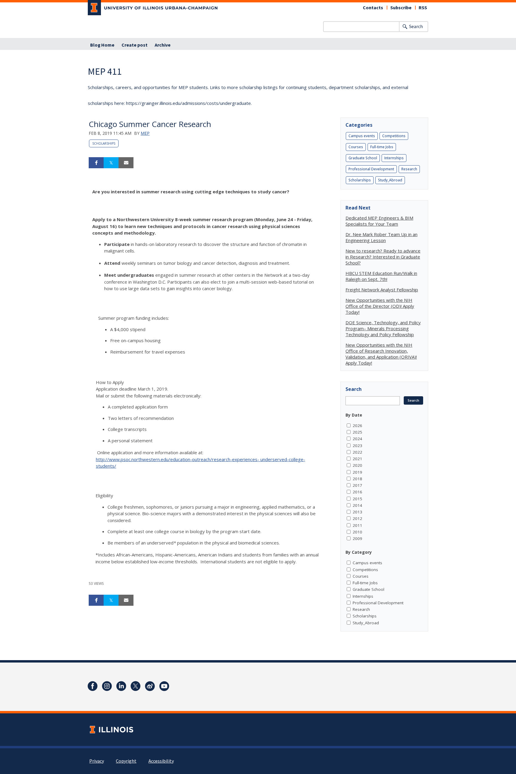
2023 (357, 445)
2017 (357, 485)
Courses (355, 146)
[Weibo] (149, 686)
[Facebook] (92, 686)
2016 (357, 492)
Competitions (394, 135)
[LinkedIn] (121, 686)
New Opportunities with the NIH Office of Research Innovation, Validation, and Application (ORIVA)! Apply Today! (381, 354)
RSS (423, 7)
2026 (357, 425)
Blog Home (102, 45)
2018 (357, 478)
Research (409, 169)
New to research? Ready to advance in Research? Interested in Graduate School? (382, 257)
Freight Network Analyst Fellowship (381, 290)
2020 (357, 465)
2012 (357, 518)
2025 (357, 432)
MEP (145, 133)
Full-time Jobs (381, 146)
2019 (357, 472)
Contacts (373, 7)
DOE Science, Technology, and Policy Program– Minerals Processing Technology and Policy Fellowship (383, 328)
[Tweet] (111, 163)
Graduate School (362, 157)
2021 (357, 458)
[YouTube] (164, 686)
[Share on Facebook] (96, 163)
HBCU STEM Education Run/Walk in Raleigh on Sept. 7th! (381, 276)
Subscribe (400, 7)
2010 (357, 532)
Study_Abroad (390, 180)
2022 (357, 452)
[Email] (126, 163)
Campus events (361, 135)
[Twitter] (135, 686)
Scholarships (103, 143)
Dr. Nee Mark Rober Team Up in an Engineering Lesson (381, 237)
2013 (357, 512)
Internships (394, 157)
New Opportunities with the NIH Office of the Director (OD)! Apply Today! (379, 306)
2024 (357, 438)
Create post (135, 45)
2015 (357, 498)
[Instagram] (106, 686)
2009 (357, 538)
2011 (357, 525)
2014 (357, 505)
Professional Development (371, 169)
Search (416, 26)
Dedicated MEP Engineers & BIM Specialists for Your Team (379, 221)
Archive (163, 45)
